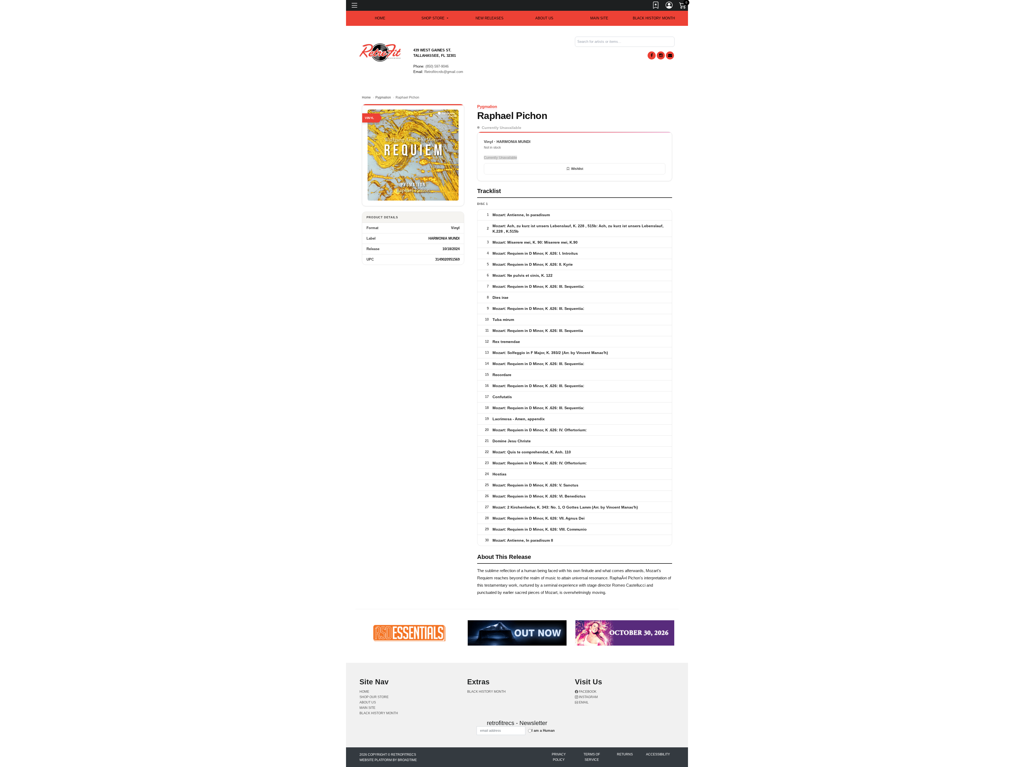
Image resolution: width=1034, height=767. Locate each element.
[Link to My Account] (669, 6)
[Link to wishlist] (656, 6)
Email (583, 702)
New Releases (490, 18)
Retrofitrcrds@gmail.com (443, 72)
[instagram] (660, 55)
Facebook (587, 692)
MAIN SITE (599, 18)
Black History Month (654, 18)
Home (366, 97)
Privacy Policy (559, 757)
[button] (434, 18)
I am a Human (543, 731)
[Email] (670, 55)
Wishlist (577, 169)
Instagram (588, 697)
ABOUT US (544, 18)
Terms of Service (592, 757)
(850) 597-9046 (437, 66)
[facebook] (651, 55)
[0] (683, 6)
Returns (625, 754)
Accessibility (658, 754)
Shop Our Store (374, 697)
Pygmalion (383, 97)
